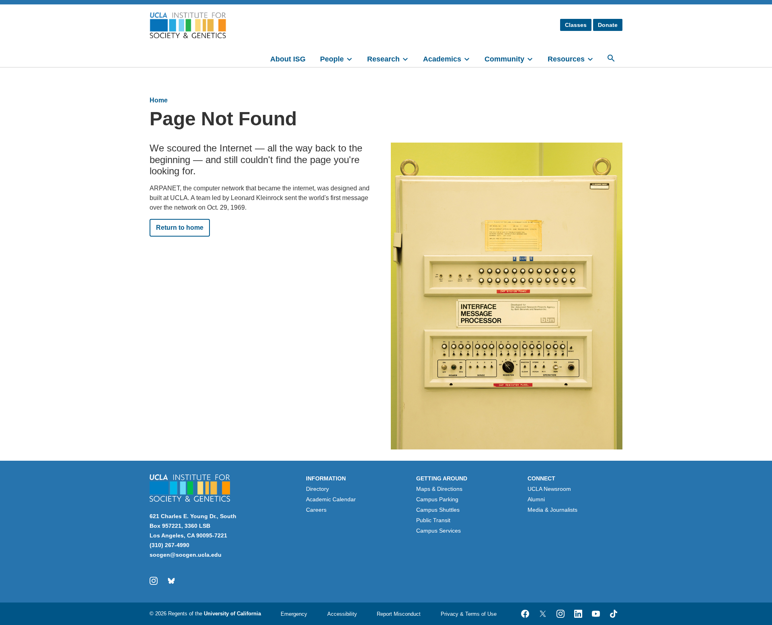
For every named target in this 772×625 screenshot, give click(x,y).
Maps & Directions (439, 489)
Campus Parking (437, 499)
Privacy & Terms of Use (469, 614)
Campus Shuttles (438, 510)
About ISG (288, 59)
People (332, 59)
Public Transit (433, 520)
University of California (232, 614)
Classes (576, 25)
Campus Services (438, 530)
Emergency (294, 614)
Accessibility (342, 614)
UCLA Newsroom (549, 489)
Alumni (536, 499)
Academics (442, 59)
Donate (608, 25)
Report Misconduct (399, 614)
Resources (566, 59)
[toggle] (353, 58)
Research (383, 59)
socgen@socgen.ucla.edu (186, 554)
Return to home (179, 227)
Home (159, 100)
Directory (317, 489)
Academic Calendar (331, 499)
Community (504, 59)
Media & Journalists (552, 510)
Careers (316, 510)
